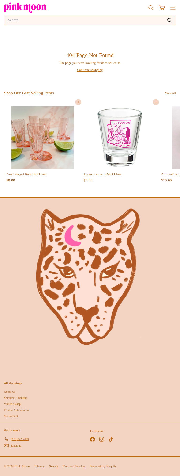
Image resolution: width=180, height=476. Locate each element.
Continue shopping (90, 70)
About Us (10, 391)
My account (11, 416)
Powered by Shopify (103, 466)
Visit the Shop (12, 404)
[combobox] (90, 20)
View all (170, 93)
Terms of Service (74, 466)
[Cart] (161, 8)
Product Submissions (16, 410)
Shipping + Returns (15, 397)
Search (53, 466)
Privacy (39, 466)
